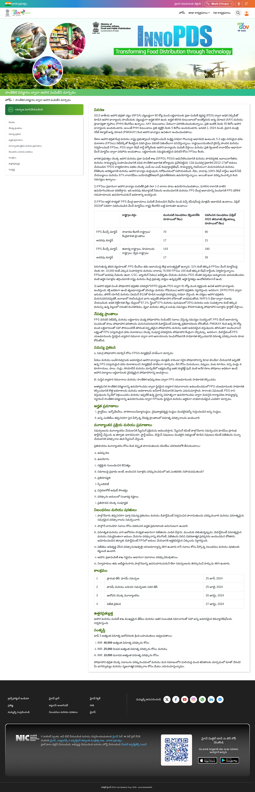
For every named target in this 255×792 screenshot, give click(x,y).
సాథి (92, 705)
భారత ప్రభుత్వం (114, 740)
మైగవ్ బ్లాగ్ (54, 698)
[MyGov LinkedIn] (211, 699)
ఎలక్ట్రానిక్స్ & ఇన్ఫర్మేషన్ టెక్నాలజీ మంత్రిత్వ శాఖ (81, 740)
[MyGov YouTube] (184, 699)
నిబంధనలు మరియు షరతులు (21, 152)
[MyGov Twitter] (167, 699)
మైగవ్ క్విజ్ (95, 698)
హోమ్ (182, 12)
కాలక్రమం (12, 158)
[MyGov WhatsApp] (202, 699)
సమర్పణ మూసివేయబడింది (29, 109)
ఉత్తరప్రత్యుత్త (14, 163)
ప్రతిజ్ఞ (10, 705)
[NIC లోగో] (27, 742)
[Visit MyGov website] (176, 749)
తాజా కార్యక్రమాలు (198, 12)
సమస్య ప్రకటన (15, 134)
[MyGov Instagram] (193, 699)
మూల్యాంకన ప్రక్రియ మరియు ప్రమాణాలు (25, 146)
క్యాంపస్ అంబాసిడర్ (58, 705)
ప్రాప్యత (238, 4)
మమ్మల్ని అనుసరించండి (246, 4)
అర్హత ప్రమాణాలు (16, 140)
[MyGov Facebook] (175, 699)
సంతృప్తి (12, 169)
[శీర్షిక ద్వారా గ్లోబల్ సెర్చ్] (238, 12)
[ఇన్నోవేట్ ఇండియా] (26, 12)
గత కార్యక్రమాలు (221, 12)
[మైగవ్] (13, 13)
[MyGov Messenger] (220, 699)
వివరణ (12, 122)
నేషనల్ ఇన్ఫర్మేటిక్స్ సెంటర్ (134, 744)
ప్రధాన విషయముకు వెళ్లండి (188, 3)
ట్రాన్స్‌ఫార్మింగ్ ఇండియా (18, 698)
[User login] (246, 13)
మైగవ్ (93, 712)
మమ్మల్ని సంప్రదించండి (18, 712)
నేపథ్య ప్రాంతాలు (15, 128)
